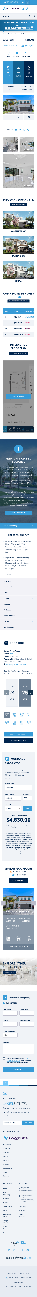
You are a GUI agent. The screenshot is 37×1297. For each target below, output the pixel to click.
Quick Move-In (20, 875)
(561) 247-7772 (15, 654)
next (30, 692)
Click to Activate (18, 396)
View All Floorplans (17, 880)
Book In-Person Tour (17, 734)
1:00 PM (29, 715)
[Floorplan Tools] (24, 16)
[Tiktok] (18, 1250)
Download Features (17, 512)
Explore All (8, 972)
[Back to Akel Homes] (22, 2)
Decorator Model (19, 872)
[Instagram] (14, 1250)
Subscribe (28, 1123)
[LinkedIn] (23, 1250)
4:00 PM (21, 723)
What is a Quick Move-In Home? (18, 301)
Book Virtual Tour (17, 740)
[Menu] (33, 2)
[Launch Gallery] (29, 117)
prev (6, 692)
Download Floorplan (17, 353)
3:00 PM (14, 723)
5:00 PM (29, 723)
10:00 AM (7, 715)
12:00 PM (22, 715)
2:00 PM (7, 723)
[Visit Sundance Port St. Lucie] (27, 2)
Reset (27, 808)
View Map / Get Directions (16, 664)
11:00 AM (14, 715)
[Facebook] (9, 1250)
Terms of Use (15, 1060)
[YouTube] (28, 1250)
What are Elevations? (18, 204)
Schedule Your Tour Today (17, 28)
